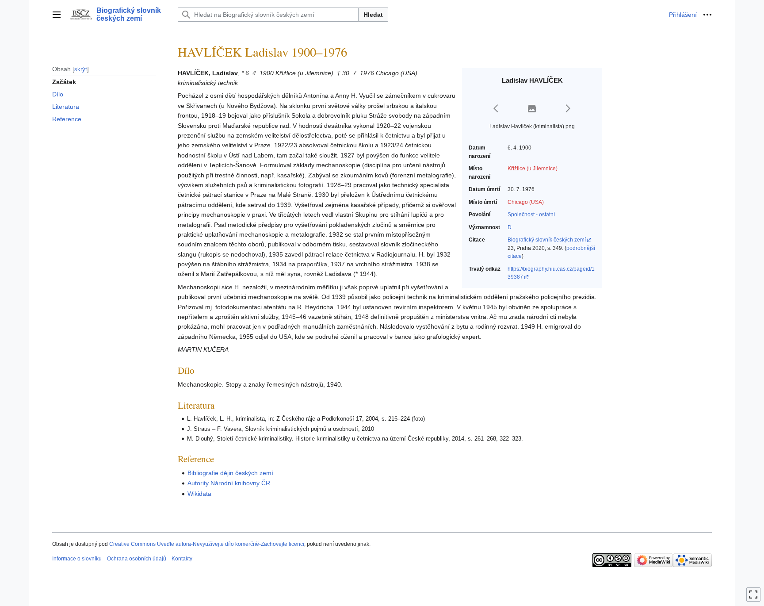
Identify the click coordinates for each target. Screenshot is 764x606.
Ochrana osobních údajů (136, 559)
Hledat (373, 14)
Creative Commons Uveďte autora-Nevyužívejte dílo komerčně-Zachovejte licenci (206, 544)
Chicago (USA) (526, 202)
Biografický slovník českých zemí (547, 240)
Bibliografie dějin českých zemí (230, 472)
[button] (57, 15)
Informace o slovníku (77, 559)
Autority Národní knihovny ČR (228, 483)
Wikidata (199, 493)
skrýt (80, 68)
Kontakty (182, 559)
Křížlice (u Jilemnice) (533, 168)
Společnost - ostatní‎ (531, 214)
